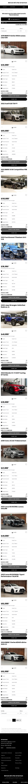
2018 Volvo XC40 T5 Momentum (13, 441)
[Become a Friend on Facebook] (18, 735)
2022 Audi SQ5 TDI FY (9, 104)
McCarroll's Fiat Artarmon (17, 3)
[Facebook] (0, 10)
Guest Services (4, 770)
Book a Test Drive (14, 95)
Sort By (2, 28)
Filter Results (15, 19)
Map (2, 747)
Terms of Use (18, 760)
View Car (14, 99)
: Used (4, 22)
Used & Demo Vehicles (6, 753)
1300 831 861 (8, 745)
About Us (3, 768)
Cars (6, 10)
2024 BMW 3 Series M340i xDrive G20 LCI (13, 643)
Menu (24, 7)
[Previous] (2, 61)
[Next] (26, 61)
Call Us (4, 7)
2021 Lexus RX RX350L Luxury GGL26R (12, 508)
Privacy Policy (18, 763)
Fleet (2, 763)
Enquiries (17, 758)
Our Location (18, 755)
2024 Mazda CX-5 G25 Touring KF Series (13, 374)
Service (3, 755)
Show (21, 28)
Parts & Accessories (5, 758)
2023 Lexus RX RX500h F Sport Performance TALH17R (12, 575)
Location (12, 7)
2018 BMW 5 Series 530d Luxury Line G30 (13, 37)
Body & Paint (4, 765)
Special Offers (18, 753)
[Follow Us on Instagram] (9, 735)
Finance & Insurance (6, 760)
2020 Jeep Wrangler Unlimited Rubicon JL (13, 306)
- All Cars (11, 10)
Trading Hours (10, 747)
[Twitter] (2, 10)
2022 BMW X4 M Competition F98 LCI (14, 170)
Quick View (4, 91)
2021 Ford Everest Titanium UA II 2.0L (13, 238)
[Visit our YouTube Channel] (14, 735)
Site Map (17, 768)
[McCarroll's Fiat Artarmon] (2, 3)
